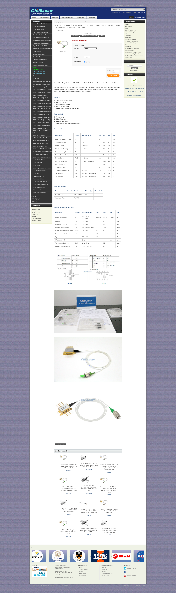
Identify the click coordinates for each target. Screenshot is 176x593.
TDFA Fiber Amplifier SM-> (40, 143)
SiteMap (66, 585)
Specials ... (34, 196)
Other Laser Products (39, 190)
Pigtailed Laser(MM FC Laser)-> (42, 40)
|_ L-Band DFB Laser (39, 73)
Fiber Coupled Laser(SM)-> (41, 35)
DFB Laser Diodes (70, 21)
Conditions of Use (36, 212)
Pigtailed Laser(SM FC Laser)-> (42, 43)
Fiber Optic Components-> (40, 154)
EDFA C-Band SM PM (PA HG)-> (42, 103)
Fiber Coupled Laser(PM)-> (41, 37)
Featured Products (67, 17)
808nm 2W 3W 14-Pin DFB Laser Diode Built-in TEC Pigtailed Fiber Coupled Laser (89, 511)
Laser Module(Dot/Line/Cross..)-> (42, 24)
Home (34, 17)
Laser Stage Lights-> (39, 187)
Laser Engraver (37, 162)
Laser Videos (128, 46)
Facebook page (130, 571)
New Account (141, 12)
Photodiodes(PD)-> (38, 176)
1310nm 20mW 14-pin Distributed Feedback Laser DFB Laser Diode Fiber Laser (68, 488)
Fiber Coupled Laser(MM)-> (41, 32)
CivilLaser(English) (118, 5)
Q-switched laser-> (38, 57)
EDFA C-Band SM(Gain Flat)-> (41, 98)
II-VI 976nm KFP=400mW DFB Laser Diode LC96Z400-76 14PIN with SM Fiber (109, 530)
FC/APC (87, 62)
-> (36, 68)
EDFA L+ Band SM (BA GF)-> (41, 125)
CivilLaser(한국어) (140, 5)
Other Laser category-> (40, 192)
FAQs (126, 33)
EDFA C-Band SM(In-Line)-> (41, 95)
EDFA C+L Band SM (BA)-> (41, 128)
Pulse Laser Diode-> (39, 179)
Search (128, 62)
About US (127, 24)
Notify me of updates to (134, 90)
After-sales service (129, 50)
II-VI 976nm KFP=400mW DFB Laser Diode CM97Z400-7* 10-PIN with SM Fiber (88, 530)
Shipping (104, 571)
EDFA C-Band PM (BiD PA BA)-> (42, 117)
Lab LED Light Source (39, 171)
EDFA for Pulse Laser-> (40, 135)
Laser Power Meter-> (39, 160)
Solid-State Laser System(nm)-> (42, 48)
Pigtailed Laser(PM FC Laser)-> (42, 46)
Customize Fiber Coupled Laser (132, 43)
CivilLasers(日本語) (129, 5)
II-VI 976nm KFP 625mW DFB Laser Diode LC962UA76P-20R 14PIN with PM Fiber (89, 465)
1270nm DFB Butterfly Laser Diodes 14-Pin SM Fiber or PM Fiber (68, 531)
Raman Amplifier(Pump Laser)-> (42, 149)
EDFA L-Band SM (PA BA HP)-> (42, 120)
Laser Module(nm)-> (39, 26)
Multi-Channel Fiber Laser (40, 65)
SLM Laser (36, 78)
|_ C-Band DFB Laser (39, 71)
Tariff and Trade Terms (130, 30)
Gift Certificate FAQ (37, 218)
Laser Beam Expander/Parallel (42, 157)
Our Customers (129, 26)
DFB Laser (62, 21)
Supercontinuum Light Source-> (42, 87)
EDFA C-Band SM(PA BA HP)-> (42, 89)
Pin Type (76, 57)
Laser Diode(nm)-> (38, 29)
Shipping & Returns (36, 209)
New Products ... (35, 198)
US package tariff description (132, 48)
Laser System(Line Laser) (40, 184)
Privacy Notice (35, 211)
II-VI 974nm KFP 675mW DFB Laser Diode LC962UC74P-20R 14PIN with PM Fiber (69, 509)
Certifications (128, 35)
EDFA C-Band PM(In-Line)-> (41, 114)
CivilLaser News (129, 44)
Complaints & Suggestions (131, 41)
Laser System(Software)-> (40, 182)
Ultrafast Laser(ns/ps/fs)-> (40, 59)
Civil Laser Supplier (44, 585)
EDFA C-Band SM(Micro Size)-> (42, 92)
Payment (127, 28)
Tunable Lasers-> (38, 62)
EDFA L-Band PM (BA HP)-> (41, 122)
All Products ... (35, 201)
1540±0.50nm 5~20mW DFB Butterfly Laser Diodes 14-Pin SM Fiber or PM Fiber (68, 466)
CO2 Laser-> (36, 173)
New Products (44, 17)
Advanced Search (134, 70)
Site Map (34, 216)
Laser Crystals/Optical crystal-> (42, 168)
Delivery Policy (128, 37)
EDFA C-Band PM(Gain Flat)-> (41, 100)
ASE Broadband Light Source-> (42, 81)
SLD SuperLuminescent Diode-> (42, 84)
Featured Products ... (36, 200)
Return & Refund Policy (130, 39)
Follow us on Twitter (131, 568)
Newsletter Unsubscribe (38, 222)
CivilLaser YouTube (131, 575)
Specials (55, 17)
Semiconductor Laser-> (40, 54)
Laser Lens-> (37, 165)
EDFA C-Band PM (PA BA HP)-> (42, 109)
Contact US (91, 17)
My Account (80, 17)
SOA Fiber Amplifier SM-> (40, 146)
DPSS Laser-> (37, 51)
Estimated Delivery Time (131, 32)
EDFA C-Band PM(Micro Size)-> (42, 111)
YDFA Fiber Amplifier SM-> (40, 138)
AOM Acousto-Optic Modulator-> (42, 151)
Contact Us (35, 214)
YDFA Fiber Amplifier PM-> (40, 140)
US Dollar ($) (104, 9)
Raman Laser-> (37, 76)
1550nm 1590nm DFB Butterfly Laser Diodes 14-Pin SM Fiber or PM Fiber (109, 511)
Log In (119, 12)
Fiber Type (76, 48)
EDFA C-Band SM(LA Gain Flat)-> (42, 106)
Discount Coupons (36, 220)
